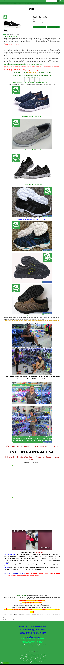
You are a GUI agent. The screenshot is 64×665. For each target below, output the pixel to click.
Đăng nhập (5, 0)
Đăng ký (9, 0)
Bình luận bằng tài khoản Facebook (8, 619)
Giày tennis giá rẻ (28, 3)
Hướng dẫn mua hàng (10, 34)
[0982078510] (2, 663)
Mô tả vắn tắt (17, 34)
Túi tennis (43, 3)
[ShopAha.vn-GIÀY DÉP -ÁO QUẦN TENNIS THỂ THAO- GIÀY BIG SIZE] (32, 9)
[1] (37, 23)
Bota (33, 664)
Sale (8, 3)
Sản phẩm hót (54, 3)
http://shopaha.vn (36, 651)
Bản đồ (48, 3)
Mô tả (4, 34)
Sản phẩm (21, 3)
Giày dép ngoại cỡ (14, 3)
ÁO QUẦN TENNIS (36, 3)
